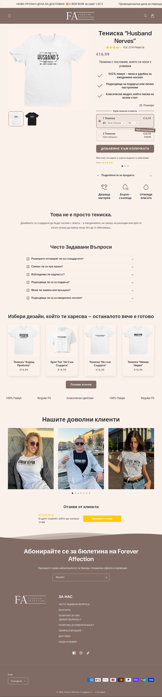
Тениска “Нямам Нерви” (138, 363)
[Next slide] (150, 461)
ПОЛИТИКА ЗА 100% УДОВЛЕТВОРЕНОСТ (70, 617)
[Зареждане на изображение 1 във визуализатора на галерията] (16, 119)
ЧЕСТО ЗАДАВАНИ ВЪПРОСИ (74, 604)
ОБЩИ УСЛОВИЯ (68, 642)
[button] (145, 15)
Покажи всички (81, 384)
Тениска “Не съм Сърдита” (100, 363)
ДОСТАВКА (64, 636)
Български (16, 681)
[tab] (122, 166)
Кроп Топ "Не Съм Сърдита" (61, 363)
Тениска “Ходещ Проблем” (23, 363)
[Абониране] (105, 577)
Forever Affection (72, 692)
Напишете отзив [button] (102, 518)
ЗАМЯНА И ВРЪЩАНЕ (70, 630)
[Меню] (9, 15)
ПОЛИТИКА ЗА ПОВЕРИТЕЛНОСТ (76, 625)
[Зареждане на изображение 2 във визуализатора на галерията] (32, 119)
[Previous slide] (11, 461)
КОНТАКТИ (64, 610)
